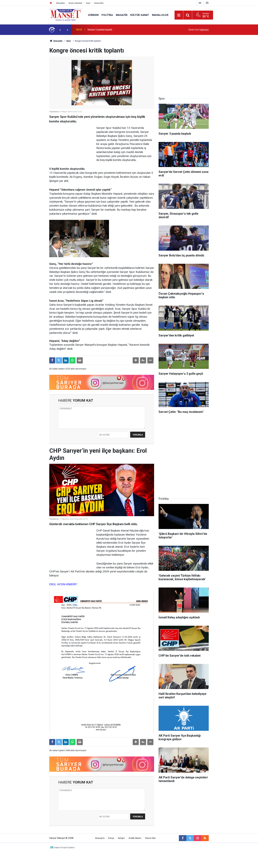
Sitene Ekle (98, 3)
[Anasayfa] (51, 3)
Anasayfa (57, 41)
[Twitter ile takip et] (190, 838)
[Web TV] (200, 2)
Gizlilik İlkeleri (135, 838)
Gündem (93, 14)
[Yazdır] (80, 360)
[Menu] (179, 15)
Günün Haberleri (75, 3)
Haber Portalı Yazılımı (64, 847)
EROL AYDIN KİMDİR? (63, 584)
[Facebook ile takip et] (182, 838)
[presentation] (60, 29)
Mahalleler (160, 14)
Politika (107, 14)
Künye (111, 838)
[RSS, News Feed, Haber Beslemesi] (205, 838)
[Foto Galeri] (207, 2)
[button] (136, 360)
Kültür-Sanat (139, 14)
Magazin (121, 14)
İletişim (121, 838)
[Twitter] (59, 360)
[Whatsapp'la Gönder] (72, 360)
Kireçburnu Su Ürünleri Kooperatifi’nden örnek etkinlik (115, 29)
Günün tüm (198, 29)
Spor (68, 41)
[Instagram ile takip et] (197, 838)
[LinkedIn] (66, 360)
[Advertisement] (24, 79)
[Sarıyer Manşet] (65, 14)
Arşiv (88, 3)
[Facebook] (52, 360)
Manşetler (60, 3)
